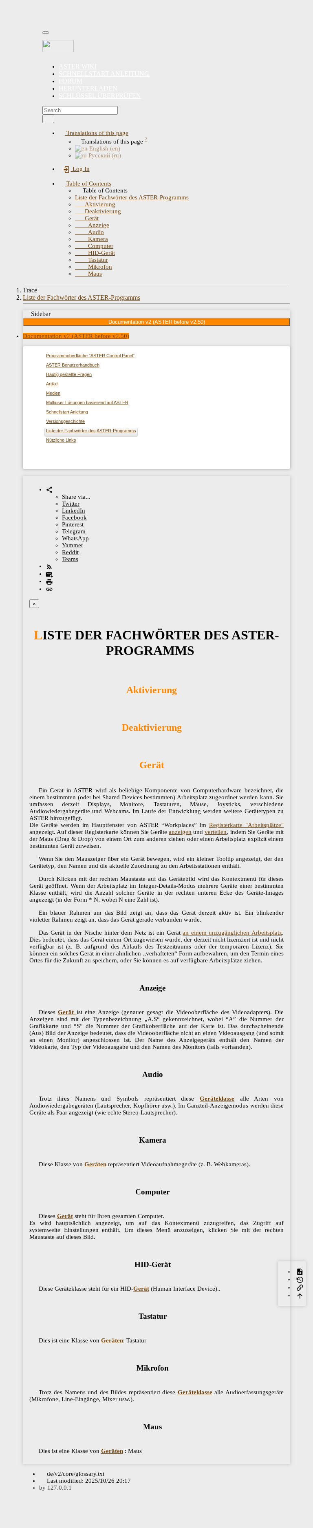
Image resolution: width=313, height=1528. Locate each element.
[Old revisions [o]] (300, 1279)
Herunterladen (88, 88)
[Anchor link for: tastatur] (170, 1315)
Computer (94, 246)
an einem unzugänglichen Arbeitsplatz (232, 932)
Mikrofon (93, 266)
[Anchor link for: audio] (167, 1073)
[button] (93, 133)
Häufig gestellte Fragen (69, 374)
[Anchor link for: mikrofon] (172, 1367)
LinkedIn (73, 510)
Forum (70, 80)
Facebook (74, 517)
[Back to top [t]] (300, 1295)
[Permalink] (49, 589)
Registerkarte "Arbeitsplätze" (246, 825)
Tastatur (91, 260)
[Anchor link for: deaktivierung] (187, 726)
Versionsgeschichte (65, 421)
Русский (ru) (104, 155)
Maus (88, 273)
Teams (70, 559)
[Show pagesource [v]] (300, 1271)
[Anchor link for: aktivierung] (182, 689)
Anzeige (92, 225)
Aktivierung (95, 204)
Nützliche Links (61, 440)
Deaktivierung (98, 211)
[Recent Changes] (49, 566)
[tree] (156, 399)
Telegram (74, 531)
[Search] (48, 119)
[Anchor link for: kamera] (170, 1139)
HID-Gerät (95, 253)
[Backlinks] (300, 1287)
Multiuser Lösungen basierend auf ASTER (87, 402)
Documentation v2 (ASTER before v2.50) (156, 322)
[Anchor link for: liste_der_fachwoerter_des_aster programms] (200, 649)
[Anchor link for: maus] (166, 1426)
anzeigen (180, 832)
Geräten (95, 1164)
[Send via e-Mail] (49, 574)
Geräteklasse (217, 1098)
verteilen (216, 832)
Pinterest (73, 524)
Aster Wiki (78, 66)
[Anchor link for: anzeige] (169, 987)
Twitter (70, 503)
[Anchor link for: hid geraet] (175, 1263)
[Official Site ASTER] (156, 46)
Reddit (70, 552)
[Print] (49, 581)
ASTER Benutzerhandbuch (72, 365)
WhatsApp (75, 538)
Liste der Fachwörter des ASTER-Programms (132, 197)
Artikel (52, 383)
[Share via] (49, 489)
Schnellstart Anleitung (104, 73)
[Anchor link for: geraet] (169, 764)
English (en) (104, 148)
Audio (89, 232)
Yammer (72, 545)
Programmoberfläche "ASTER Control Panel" (90, 355)
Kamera (91, 239)
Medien (53, 393)
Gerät (87, 218)
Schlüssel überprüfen (100, 95)
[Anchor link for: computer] (173, 1191)
